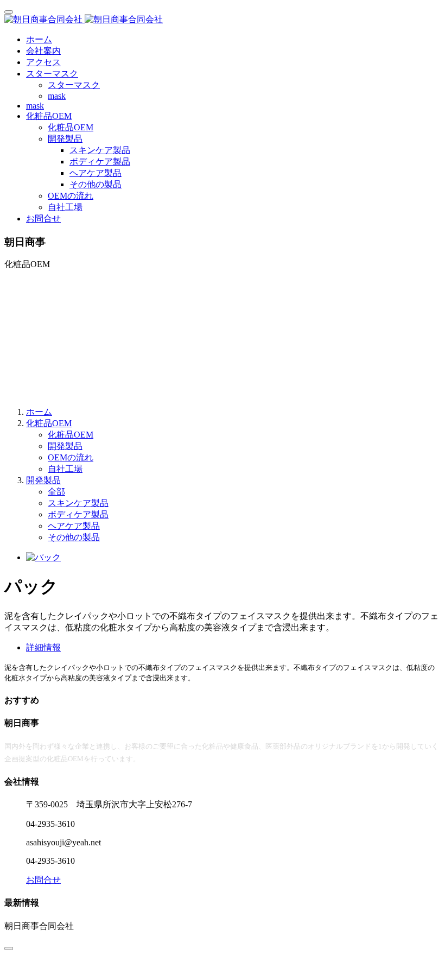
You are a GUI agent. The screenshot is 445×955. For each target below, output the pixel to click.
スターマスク (74, 85)
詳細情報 (43, 647)
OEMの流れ (70, 195)
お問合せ (43, 218)
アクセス (43, 62)
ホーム (39, 39)
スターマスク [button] (52, 73)
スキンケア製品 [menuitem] (99, 150)
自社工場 (65, 207)
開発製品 (65, 446)
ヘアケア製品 (74, 525)
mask (57, 95)
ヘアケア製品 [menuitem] (95, 173)
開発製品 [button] (65, 138)
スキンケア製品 (78, 503)
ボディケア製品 (78, 514)
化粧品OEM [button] (49, 116)
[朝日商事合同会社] (222, 20)
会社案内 (43, 50)
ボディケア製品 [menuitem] (99, 161)
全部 (56, 491)
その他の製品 (74, 537)
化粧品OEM (70, 127)
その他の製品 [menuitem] (95, 184)
